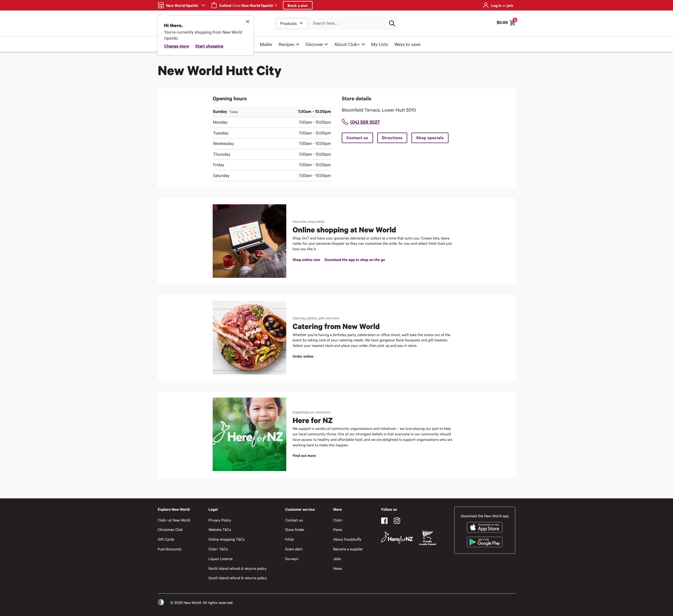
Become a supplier (348, 548)
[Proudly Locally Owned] (427, 538)
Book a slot (298, 5)
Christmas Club (170, 529)
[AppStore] (484, 527)
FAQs (289, 539)
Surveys (291, 558)
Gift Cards (166, 539)
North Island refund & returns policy (237, 568)
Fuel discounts (169, 548)
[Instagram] (397, 521)
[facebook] (384, 521)
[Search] (392, 23)
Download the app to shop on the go (354, 259)
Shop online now (306, 259)
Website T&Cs (219, 529)
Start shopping (209, 46)
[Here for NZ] (397, 538)
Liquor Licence (220, 558)
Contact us (357, 137)
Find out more (304, 455)
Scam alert (294, 548)
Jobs (337, 558)
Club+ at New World (174, 520)
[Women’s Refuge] (161, 602)
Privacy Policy (219, 520)
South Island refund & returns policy (237, 577)
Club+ (338, 520)
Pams (337, 529)
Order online (303, 356)
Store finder (294, 529)
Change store (176, 46)
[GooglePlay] (484, 542)
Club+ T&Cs (218, 548)
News (337, 568)
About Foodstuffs (347, 539)
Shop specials (430, 137)
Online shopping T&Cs (226, 539)
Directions (392, 137)
